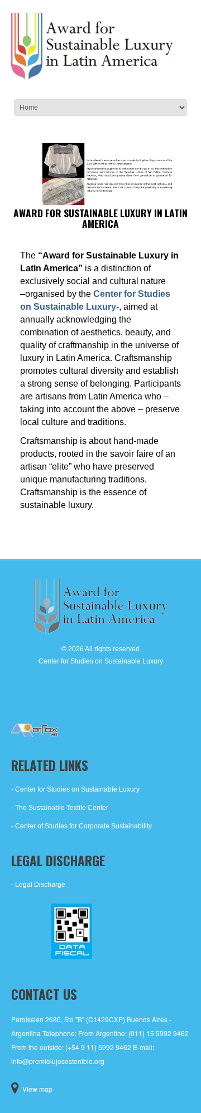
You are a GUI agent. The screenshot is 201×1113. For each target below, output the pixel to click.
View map (37, 1089)
